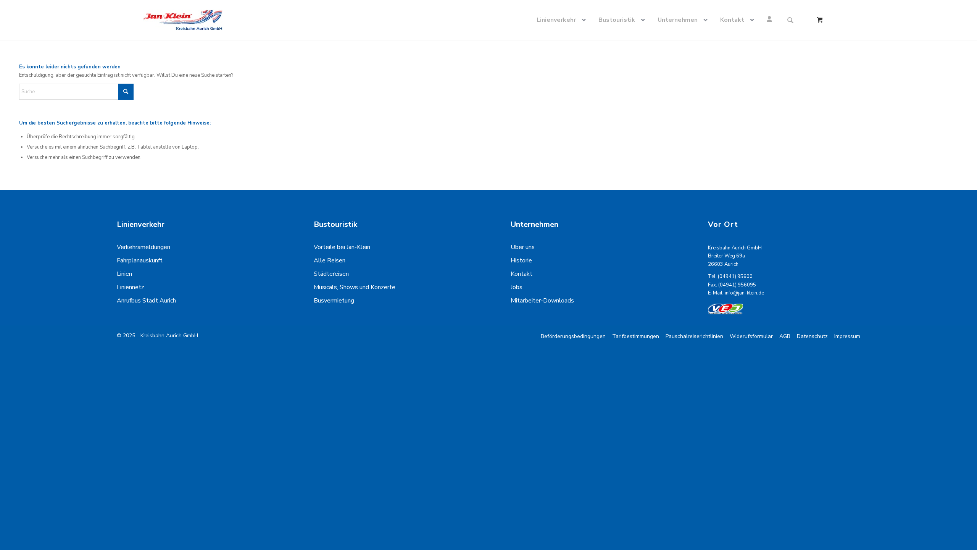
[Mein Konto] (770, 20)
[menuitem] (562, 20)
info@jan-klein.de (744, 293)
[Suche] (790, 20)
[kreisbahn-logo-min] (183, 20)
